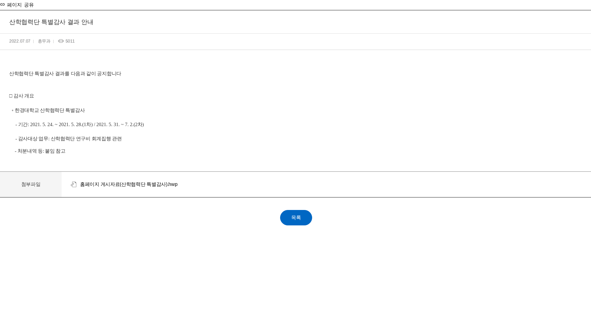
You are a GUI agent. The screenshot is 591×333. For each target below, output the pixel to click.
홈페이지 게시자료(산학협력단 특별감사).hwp (129, 184)
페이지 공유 (19, 4)
